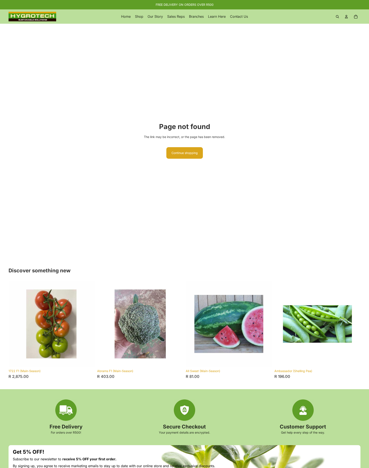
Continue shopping (184, 153)
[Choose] (265, 360)
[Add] (88, 360)
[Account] (346, 16)
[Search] (337, 16)
